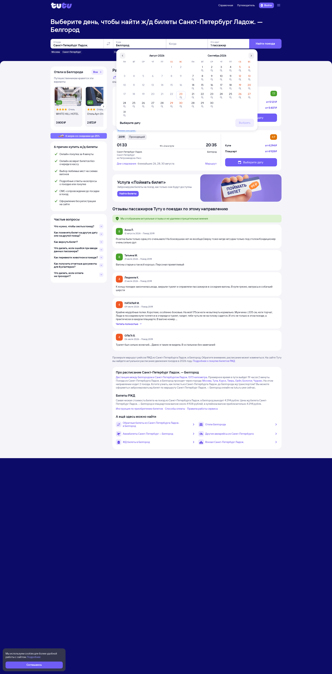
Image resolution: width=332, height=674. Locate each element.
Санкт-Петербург (126, 154)
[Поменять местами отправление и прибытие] (108, 44)
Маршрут (211, 163)
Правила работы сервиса (202, 408)
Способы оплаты (175, 408)
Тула (215, 380)
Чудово (257, 380)
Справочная (225, 5)
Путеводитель (246, 5)
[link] (128, 193)
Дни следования (126, 163)
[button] (97, 72)
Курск (222, 380)
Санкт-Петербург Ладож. (129, 151)
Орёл (238, 380)
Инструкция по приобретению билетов (139, 408)
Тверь (230, 380)
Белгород (212, 151)
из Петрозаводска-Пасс (129, 158)
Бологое (247, 380)
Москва (206, 380)
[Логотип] (61, 5)
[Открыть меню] (279, 5)
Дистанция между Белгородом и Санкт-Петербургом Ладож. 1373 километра (161, 377)
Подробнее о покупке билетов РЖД (214, 361)
